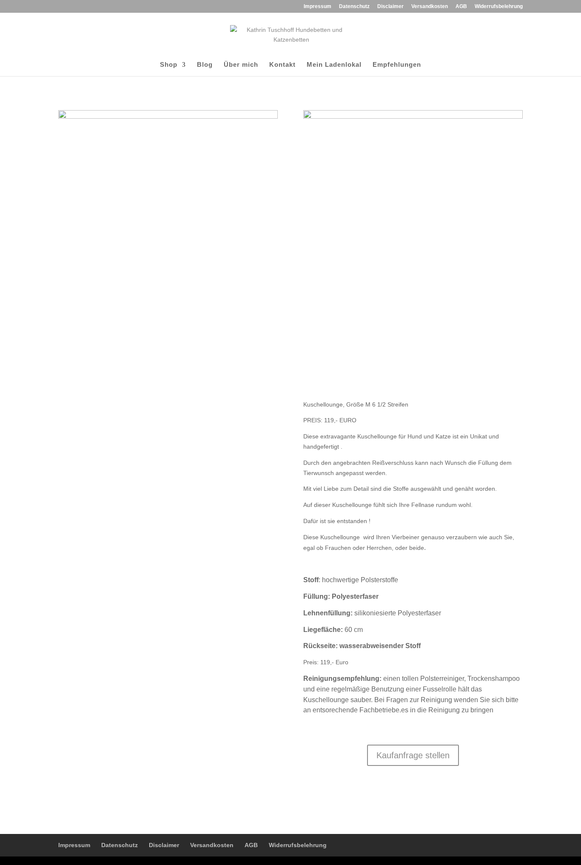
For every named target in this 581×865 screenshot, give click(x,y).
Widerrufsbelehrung (499, 6)
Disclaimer (390, 6)
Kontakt (282, 65)
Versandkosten (429, 6)
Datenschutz (354, 6)
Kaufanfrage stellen (413, 755)
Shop (168, 65)
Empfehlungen (397, 65)
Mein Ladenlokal (334, 65)
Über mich (241, 65)
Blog (205, 65)
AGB (461, 6)
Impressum (317, 6)
